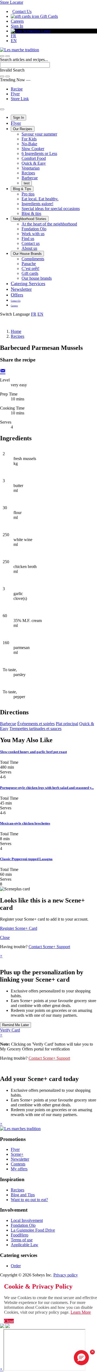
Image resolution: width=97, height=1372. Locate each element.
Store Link (20, 98)
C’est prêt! (30, 268)
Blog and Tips (23, 1194)
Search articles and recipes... (24, 59)
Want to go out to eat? (29, 1199)
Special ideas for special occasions (51, 208)
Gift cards (30, 273)
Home (16, 331)
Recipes (28, 173)
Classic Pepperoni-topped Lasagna (26, 859)
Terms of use (22, 1240)
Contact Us (22, 11)
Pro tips (28, 194)
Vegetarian (31, 168)
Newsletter (21, 289)
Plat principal (67, 723)
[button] (7, 56)
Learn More (81, 1312)
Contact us (31, 243)
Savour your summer (39, 134)
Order (16, 1265)
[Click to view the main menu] (2, 56)
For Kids (29, 139)
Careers (17, 21)
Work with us (33, 233)
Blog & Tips (22, 189)
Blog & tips (31, 213)
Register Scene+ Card (18, 928)
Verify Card (10, 1030)
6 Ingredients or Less (39, 153)
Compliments (33, 258)
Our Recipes (22, 129)
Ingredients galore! (37, 203)
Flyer (15, 94)
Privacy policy (65, 1275)
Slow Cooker (33, 148)
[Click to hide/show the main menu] (2, 109)
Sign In (17, 26)
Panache (29, 263)
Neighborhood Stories (29, 219)
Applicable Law (24, 1244)
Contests (18, 1164)
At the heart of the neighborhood (49, 224)
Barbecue (30, 177)
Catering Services (28, 283)
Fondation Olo (34, 229)
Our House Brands (27, 254)
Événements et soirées (36, 723)
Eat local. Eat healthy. (40, 199)
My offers (19, 1169)
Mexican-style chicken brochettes (25, 823)
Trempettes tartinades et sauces (35, 728)
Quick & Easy (34, 163)
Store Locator (11, 2)
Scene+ (17, 1154)
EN (14, 40)
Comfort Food (34, 158)
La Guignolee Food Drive (33, 1230)
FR (13, 35)
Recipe (17, 89)
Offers (17, 295)
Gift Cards (48, 16)
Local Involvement (27, 1220)
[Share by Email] (2, 370)
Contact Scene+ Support (49, 946)
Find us (28, 238)
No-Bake (29, 143)
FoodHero (19, 1235)
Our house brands (37, 278)
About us (29, 248)
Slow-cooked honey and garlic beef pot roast (33, 752)
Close (5, 937)
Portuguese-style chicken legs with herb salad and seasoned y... (47, 788)
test (27, 183)
